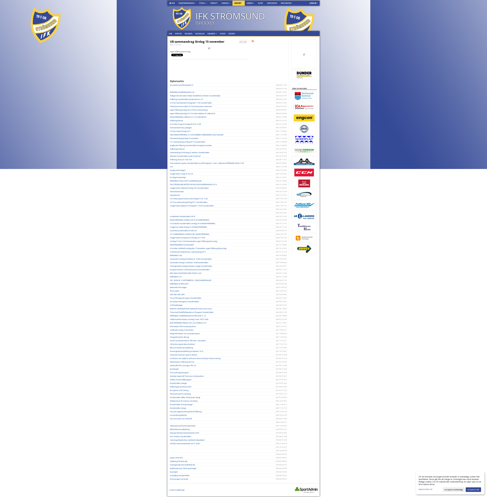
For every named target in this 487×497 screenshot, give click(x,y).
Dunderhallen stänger (178, 383)
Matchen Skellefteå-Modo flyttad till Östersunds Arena (191, 309)
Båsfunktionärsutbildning (179, 429)
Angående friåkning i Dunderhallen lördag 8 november (191, 145)
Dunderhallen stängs (178, 408)
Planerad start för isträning (180, 394)
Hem (173, 3)
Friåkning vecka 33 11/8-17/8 (181, 159)
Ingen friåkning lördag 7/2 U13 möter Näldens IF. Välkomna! (192, 113)
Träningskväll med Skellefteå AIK (182, 465)
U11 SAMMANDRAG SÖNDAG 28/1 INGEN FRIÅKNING (189, 234)
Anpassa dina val (425, 489)
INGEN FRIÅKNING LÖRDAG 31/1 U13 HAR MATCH (188, 117)
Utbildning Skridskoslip (178, 461)
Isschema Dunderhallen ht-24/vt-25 (183, 230)
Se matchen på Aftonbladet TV (181, 85)
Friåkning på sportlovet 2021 (181, 387)
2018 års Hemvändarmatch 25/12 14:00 (184, 443)
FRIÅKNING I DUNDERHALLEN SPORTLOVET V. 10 (188, 316)
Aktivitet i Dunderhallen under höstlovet (185, 156)
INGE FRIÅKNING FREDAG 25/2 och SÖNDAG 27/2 (188, 323)
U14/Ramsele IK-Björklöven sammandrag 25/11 (188, 252)
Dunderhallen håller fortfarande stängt (185, 397)
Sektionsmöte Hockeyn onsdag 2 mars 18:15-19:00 (189, 319)
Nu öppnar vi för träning (179, 390)
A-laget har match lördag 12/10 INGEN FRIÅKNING (188, 227)
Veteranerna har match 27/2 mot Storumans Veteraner (191, 106)
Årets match (174, 291)
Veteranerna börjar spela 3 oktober (183, 355)
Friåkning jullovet (176, 120)
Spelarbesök (175, 195)
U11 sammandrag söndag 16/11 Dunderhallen (187, 142)
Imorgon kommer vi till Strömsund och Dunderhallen (190, 269)
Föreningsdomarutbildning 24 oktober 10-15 (186, 351)
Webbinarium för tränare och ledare (184, 401)
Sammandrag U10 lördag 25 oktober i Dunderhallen (189, 152)
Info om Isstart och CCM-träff (181, 419)
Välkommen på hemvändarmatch (183, 426)
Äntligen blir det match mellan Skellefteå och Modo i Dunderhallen (195, 96)
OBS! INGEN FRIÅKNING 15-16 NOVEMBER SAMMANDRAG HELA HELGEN (196, 135)
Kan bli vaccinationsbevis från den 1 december (188, 340)
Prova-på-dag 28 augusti (179, 372)
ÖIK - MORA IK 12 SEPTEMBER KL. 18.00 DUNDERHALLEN (190, 280)
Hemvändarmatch (177, 191)
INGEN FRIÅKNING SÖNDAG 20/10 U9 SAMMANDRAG (189, 220)
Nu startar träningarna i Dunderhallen (184, 301)
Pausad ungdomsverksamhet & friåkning (186, 411)
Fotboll (202, 3)
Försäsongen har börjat (179, 479)
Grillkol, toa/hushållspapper (181, 379)
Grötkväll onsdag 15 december (182, 330)
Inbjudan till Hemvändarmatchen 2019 (184, 433)
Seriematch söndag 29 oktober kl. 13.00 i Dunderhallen (191, 259)
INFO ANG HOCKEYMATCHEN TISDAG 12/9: (186, 273)
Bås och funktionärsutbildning (181, 348)
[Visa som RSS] (253, 41)
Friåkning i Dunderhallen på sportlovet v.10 (186, 99)
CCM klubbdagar (176, 305)
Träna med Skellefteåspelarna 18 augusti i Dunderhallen (192, 312)
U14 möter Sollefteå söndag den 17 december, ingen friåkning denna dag (198, 248)
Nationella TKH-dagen (178, 287)
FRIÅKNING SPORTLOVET (179, 284)
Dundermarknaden (186, 3)
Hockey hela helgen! (178, 170)
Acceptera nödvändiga (454, 489)
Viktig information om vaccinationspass (185, 333)
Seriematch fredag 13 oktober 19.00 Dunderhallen (189, 262)
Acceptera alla (473, 489)
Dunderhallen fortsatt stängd (181, 404)
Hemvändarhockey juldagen (181, 127)
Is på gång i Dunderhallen (180, 475)
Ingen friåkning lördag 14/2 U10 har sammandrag (188, 110)
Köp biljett (174, 472)
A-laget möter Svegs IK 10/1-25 (181, 174)
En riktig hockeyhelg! (178, 177)
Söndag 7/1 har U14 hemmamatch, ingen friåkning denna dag (193, 241)
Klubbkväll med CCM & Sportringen (183, 468)
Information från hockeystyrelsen (183, 326)
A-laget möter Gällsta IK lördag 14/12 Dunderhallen (189, 188)
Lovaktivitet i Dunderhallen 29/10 (182, 216)
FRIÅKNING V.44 (176, 255)
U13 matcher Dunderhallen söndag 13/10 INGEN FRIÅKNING (192, 223)
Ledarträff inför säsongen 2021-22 (183, 365)
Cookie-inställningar (177, 490)
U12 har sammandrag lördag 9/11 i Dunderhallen (188, 202)
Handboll (225, 3)
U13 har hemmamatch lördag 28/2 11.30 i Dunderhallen (191, 103)
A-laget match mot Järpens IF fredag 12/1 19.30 (187, 238)
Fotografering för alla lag (179, 337)
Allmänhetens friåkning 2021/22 (182, 362)
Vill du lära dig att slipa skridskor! (182, 344)
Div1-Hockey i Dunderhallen (180, 436)
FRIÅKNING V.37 (176, 277)
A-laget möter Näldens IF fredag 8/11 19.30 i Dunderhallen (192, 206)
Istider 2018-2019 (176, 458)
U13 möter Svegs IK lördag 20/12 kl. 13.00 (185, 124)
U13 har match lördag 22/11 (180, 131)
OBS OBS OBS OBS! (177, 294)
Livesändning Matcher (178, 415)
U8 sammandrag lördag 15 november (197, 42)
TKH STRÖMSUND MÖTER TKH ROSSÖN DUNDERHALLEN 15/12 (193, 184)
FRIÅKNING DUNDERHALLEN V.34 (182, 92)
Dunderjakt (174, 369)
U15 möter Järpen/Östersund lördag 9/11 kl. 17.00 (188, 198)
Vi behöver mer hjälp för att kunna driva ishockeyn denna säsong (195, 358)
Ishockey (237, 3)
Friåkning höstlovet (177, 149)
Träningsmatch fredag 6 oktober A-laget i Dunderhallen (191, 266)
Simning (250, 3)
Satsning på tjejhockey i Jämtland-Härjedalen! (187, 440)
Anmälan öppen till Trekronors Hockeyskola (187, 376)
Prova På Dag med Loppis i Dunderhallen (185, 298)
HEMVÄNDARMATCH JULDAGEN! (182, 245)
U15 (171, 167)
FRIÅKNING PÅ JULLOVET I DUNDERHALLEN (186, 181)
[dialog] (450, 483)
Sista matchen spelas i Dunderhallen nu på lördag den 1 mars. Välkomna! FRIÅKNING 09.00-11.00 (207, 163)
